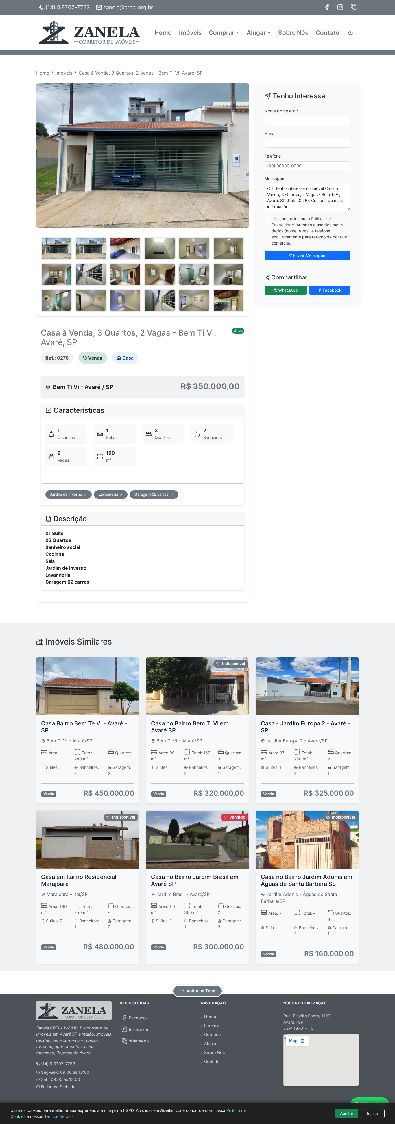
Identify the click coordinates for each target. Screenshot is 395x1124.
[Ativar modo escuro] (351, 32)
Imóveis (190, 32)
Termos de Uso (58, 1116)
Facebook (332, 290)
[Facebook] (327, 7)
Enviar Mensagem (309, 255)
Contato (327, 32)
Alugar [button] (256, 32)
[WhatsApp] (353, 7)
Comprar (212, 1034)
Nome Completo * (281, 110)
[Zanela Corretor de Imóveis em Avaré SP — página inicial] (74, 1010)
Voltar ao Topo (201, 990)
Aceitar (346, 1113)
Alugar (210, 1043)
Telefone (273, 155)
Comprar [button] (221, 32)
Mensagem (275, 178)
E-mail (270, 133)
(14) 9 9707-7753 (58, 1063)
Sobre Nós (293, 32)
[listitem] (156, 1018)
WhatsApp (287, 290)
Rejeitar (373, 1113)
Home (162, 32)
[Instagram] (340, 7)
